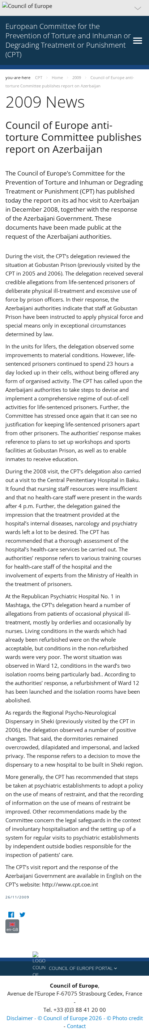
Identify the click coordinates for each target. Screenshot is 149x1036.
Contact (76, 1026)
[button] (74, 8)
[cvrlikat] (22, 914)
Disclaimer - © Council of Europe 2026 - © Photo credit (75, 1018)
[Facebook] (11, 914)
